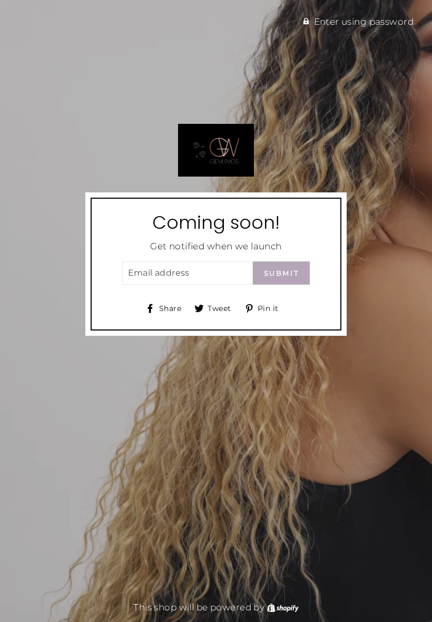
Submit (281, 273)
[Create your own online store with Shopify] (283, 607)
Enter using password (364, 21)
